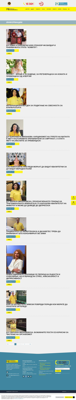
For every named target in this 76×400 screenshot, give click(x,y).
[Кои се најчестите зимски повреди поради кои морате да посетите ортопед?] (16, 296)
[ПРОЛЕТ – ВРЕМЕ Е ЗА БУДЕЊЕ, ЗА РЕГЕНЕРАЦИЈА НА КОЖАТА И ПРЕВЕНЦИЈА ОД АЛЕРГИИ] (16, 66)
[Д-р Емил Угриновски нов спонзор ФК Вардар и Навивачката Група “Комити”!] (16, 36)
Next (30, 344)
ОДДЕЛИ (32, 9)
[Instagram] (26, 376)
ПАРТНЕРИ (49, 9)
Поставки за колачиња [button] (60, 397)
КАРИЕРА (59, 9)
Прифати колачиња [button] (68, 397)
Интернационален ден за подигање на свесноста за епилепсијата (34, 106)
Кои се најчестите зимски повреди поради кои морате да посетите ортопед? (37, 305)
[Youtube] (28, 376)
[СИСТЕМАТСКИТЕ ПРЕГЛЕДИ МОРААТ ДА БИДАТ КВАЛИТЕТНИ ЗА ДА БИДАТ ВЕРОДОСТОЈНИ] (16, 159)
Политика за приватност (18, 398)
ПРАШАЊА (65, 9)
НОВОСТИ (55, 9)
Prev (8, 344)
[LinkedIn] (31, 376)
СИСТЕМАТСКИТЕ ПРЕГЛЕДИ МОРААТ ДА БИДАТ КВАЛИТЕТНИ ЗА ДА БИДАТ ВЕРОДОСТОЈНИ (36, 168)
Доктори (27, 9)
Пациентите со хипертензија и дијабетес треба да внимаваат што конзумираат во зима (33, 232)
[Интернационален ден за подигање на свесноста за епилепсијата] (16, 96)
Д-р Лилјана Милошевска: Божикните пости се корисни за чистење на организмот (37, 333)
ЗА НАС (43, 9)
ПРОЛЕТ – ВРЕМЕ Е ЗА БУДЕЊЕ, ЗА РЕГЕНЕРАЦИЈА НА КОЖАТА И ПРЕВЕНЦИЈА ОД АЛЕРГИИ (36, 75)
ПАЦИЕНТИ (38, 9)
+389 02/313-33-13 (42, 374)
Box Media (68, 391)
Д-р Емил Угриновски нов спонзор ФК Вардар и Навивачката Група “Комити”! (31, 46)
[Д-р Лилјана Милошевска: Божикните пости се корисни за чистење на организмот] (16, 324)
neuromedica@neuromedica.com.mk (12, 373)
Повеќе (9, 53)
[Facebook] (24, 376)
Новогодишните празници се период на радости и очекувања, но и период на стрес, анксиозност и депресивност (33, 276)
